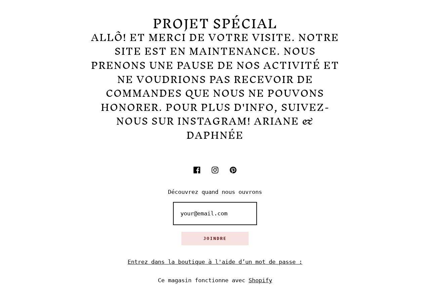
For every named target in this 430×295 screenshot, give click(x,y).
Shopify (260, 280)
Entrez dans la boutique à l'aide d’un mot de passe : (215, 261)
